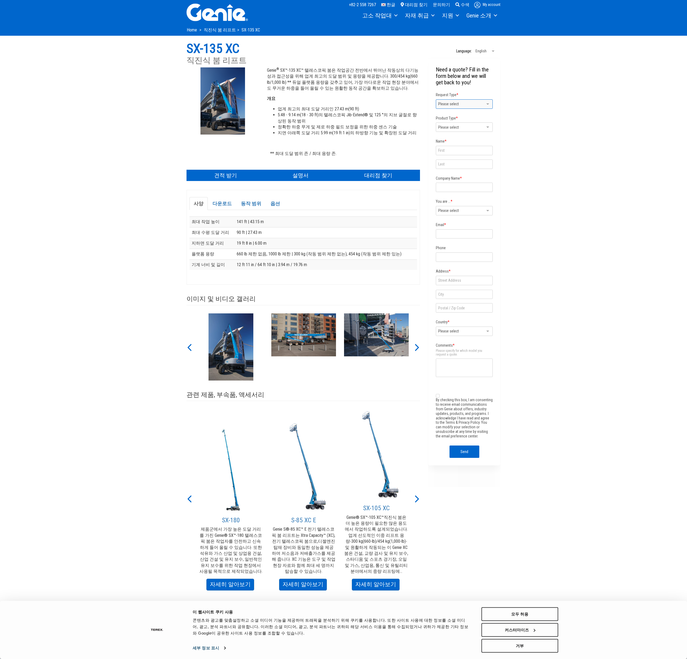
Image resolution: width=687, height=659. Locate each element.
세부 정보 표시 (206, 648)
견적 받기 (225, 175)
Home (192, 29)
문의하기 (441, 4)
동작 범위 (251, 203)
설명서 (301, 175)
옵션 (275, 203)
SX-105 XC (376, 508)
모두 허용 (519, 614)
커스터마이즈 (517, 630)
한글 (390, 4)
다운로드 (222, 203)
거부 (520, 645)
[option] (231, 347)
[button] (189, 347)
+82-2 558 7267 (362, 4)
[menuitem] (379, 15)
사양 (198, 203)
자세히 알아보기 (232, 585)
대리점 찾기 (415, 4)
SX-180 (231, 520)
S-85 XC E (303, 520)
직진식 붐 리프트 (220, 29)
